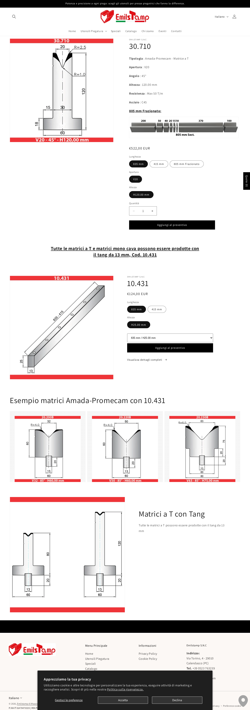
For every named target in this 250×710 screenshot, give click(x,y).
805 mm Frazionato (187, 164)
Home (89, 654)
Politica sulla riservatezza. (125, 689)
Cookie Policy (148, 659)
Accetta (123, 700)
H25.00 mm (138, 324)
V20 (135, 179)
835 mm (138, 164)
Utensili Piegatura (97, 659)
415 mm (159, 164)
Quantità (134, 203)
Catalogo (91, 669)
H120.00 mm (141, 194)
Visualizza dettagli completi (145, 359)
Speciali (90, 664)
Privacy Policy (148, 654)
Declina (177, 700)
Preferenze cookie (232, 705)
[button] (14, 16)
